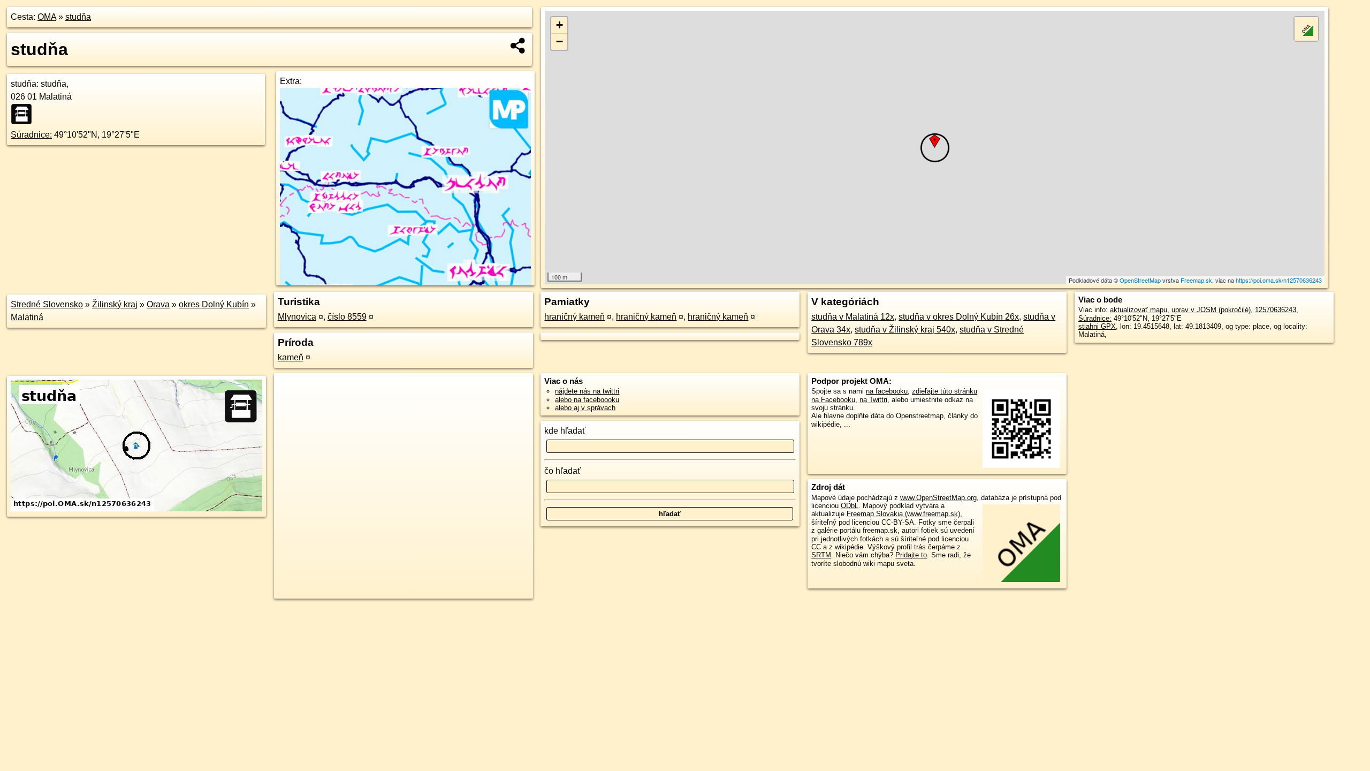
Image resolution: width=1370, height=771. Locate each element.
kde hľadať (564, 430)
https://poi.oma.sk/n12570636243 (1279, 280)
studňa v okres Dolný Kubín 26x (959, 316)
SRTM (821, 555)
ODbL (849, 506)
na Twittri (873, 400)
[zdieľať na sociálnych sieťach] (518, 45)
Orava (158, 304)
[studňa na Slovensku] (24, 114)
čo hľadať (562, 470)
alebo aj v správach (585, 408)
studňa (78, 16)
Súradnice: (31, 134)
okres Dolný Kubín (214, 304)
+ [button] (559, 25)
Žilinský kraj (115, 304)
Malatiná (27, 317)
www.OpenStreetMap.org (938, 498)
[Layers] (1306, 29)
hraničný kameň (574, 316)
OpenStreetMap (1140, 280)
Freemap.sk (1196, 280)
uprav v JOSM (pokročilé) (1211, 310)
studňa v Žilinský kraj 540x (905, 329)
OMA (46, 16)
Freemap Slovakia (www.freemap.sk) (903, 514)
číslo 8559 (347, 316)
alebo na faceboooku (587, 400)
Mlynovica (297, 316)
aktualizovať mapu (1138, 310)
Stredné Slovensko (47, 304)
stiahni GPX (1097, 326)
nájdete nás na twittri (587, 391)
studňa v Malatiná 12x (852, 316)
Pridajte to (911, 555)
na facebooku (887, 391)
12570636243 (1275, 310)
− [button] (559, 41)
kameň (290, 357)
